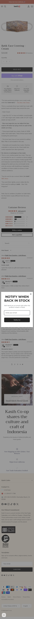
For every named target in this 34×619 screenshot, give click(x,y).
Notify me (17, 320)
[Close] (31, 294)
